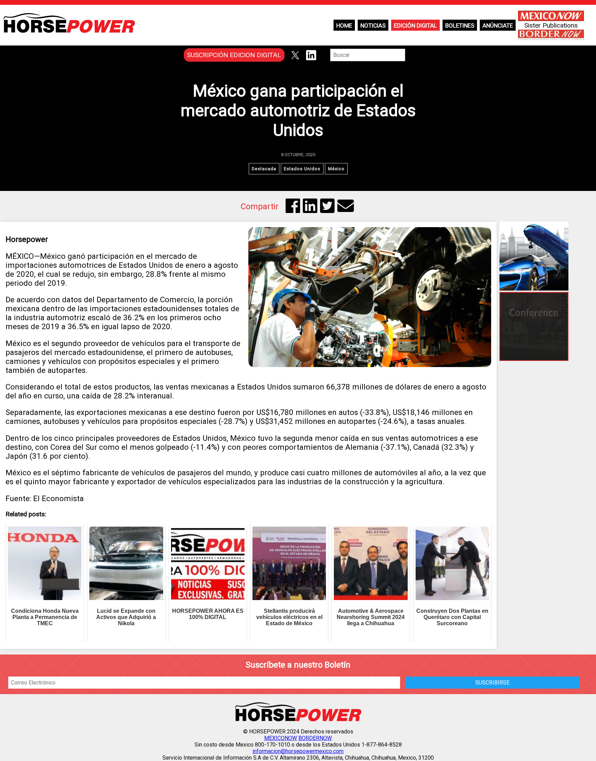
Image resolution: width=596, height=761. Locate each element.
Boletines (459, 25)
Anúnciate (498, 25)
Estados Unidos (302, 168)
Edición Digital (415, 25)
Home (344, 25)
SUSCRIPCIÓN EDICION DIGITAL (234, 55)
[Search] (410, 55)
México (336, 168)
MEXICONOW (280, 738)
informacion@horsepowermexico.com (298, 751)
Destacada (264, 168)
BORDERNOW (315, 738)
